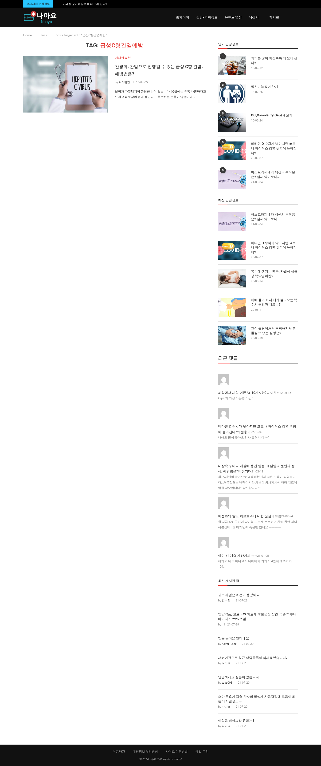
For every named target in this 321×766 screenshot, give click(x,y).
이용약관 (119, 751)
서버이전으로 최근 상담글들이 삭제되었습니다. (252, 658)
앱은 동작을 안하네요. (234, 638)
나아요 (226, 663)
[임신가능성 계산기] (232, 94)
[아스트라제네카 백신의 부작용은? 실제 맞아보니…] (232, 179)
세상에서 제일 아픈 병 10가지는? (242, 392)
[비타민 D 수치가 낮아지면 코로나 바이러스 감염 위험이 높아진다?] (232, 150)
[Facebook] (287, 4)
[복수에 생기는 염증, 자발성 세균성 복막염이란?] (232, 278)
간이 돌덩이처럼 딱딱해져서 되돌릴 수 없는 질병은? (273, 331)
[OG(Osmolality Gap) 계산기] (232, 122)
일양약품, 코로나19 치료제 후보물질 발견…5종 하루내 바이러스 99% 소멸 (257, 616)
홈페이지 (182, 17)
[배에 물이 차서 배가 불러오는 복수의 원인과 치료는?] (232, 307)
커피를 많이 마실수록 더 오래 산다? (85, 4)
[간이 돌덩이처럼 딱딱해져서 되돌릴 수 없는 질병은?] (232, 335)
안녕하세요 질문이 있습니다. (239, 677)
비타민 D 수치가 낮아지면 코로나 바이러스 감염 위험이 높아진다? (274, 148)
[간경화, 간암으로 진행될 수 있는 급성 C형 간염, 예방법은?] (65, 84)
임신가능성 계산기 (264, 87)
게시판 (274, 17)
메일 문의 (202, 751)
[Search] (295, 17)
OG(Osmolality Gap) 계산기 (271, 115)
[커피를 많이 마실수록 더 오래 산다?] (232, 65)
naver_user (229, 644)
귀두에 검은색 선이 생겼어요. (239, 595)
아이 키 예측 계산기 (232, 555)
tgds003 (227, 683)
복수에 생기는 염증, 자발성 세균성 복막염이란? (274, 274)
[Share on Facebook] (158, 105)
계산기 (254, 17)
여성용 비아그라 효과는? (236, 721)
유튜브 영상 (233, 17)
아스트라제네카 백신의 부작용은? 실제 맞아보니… (273, 174)
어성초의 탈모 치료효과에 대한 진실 (244, 516)
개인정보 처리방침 (145, 751)
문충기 (246, 432)
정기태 (246, 471)
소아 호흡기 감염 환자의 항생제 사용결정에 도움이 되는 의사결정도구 (256, 699)
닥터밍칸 (124, 82)
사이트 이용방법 (177, 751)
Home (27, 35)
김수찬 (226, 600)
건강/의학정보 (207, 17)
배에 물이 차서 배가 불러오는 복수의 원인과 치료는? (274, 302)
